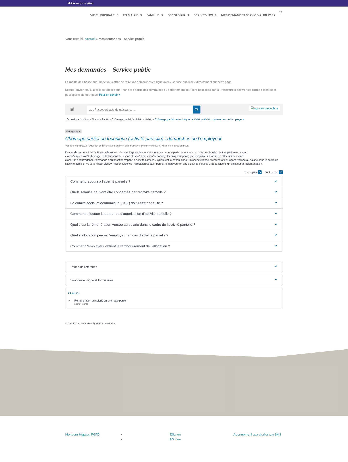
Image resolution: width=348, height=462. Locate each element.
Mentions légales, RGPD (82, 434)
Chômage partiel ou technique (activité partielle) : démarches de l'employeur (199, 119)
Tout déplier (272, 172)
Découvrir (176, 15)
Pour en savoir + (109, 94)
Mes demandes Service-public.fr (248, 15)
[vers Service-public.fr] (264, 108)
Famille (152, 15)
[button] (174, 181)
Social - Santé (100, 119)
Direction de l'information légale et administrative (91, 323)
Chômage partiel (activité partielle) (131, 119)
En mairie (130, 15)
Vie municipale (102, 15)
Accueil (90, 39)
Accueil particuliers (78, 119)
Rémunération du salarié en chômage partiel (100, 300)
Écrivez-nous (205, 15)
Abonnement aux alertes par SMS (257, 434)
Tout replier (251, 172)
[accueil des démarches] (72, 109)
